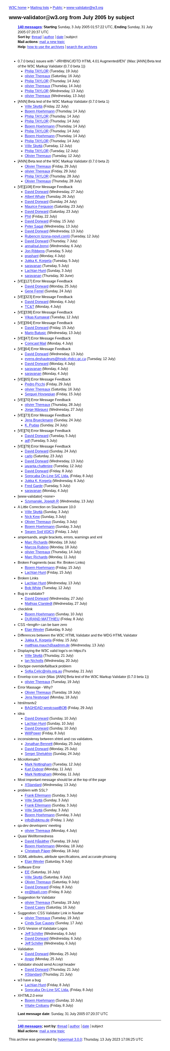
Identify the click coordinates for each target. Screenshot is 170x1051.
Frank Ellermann (38, 795)
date (60, 37)
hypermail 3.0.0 (70, 1039)
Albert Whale (35, 196)
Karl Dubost (34, 769)
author (49, 37)
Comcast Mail (35, 343)
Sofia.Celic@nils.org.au (43, 671)
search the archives (82, 47)
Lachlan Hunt (35, 271)
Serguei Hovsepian (40, 394)
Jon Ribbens (35, 251)
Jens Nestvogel (37, 697)
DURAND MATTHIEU (42, 619)
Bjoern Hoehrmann (40, 111)
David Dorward (36, 192)
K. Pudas (32, 425)
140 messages (30, 27)
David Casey (35, 907)
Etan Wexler (34, 629)
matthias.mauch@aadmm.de (47, 645)
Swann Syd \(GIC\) (39, 532)
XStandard (33, 785)
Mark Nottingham (38, 764)
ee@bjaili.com (36, 892)
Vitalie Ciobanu (37, 1005)
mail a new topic (52, 42)
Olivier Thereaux (38, 156)
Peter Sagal (34, 226)
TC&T (29, 306)
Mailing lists (39, 7)
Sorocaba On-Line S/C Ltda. (47, 476)
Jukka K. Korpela (38, 261)
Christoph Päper (37, 851)
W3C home (18, 7)
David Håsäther (37, 841)
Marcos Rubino (37, 547)
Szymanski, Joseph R (42, 501)
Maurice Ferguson (39, 206)
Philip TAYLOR (37, 71)
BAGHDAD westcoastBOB (46, 708)
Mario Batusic (35, 333)
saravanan (33, 266)
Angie (29, 959)
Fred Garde (34, 486)
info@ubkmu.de (37, 820)
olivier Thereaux (37, 76)
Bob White (33, 588)
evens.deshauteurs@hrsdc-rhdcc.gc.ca (55, 359)
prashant (32, 256)
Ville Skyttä (33, 106)
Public (58, 7)
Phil (28, 216)
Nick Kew (32, 517)
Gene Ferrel (34, 291)
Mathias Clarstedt (38, 603)
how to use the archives (45, 47)
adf (27, 440)
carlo (29, 456)
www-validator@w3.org (84, 7)
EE (27, 872)
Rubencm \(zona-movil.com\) (47, 236)
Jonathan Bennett (38, 744)
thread (37, 37)
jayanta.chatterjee (39, 466)
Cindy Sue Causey (39, 923)
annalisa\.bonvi (37, 246)
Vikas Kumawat (37, 317)
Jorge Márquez (36, 409)
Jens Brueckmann (39, 420)
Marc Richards (36, 542)
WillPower (33, 733)
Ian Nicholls (34, 661)
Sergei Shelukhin (38, 754)
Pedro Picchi (35, 384)
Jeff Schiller (34, 933)
